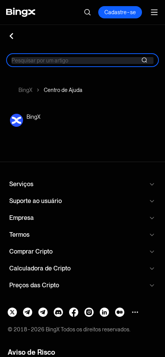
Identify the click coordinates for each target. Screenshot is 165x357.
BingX (25, 90)
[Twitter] (12, 312)
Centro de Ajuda (63, 90)
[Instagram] (89, 312)
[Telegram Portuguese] (43, 312)
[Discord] (58, 312)
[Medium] (119, 312)
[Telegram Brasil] (27, 312)
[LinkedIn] (104, 312)
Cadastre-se (120, 12)
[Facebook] (73, 312)
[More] (135, 312)
